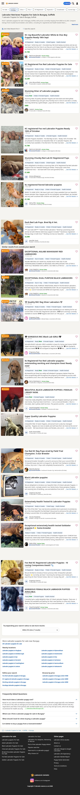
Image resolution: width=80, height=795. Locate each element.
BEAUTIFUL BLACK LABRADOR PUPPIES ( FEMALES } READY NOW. (48, 391)
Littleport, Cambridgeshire (48, 57)
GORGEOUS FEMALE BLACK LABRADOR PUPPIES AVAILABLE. (47, 590)
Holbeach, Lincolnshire (47, 409)
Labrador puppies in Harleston (51, 660)
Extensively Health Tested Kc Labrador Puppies (47, 501)
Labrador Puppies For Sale (13, 730)
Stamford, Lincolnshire (47, 271)
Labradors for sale (9, 736)
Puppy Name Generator (61, 760)
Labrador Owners (13, 3)
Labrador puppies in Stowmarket (51, 654)
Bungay (31, 730)
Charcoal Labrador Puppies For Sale (13, 749)
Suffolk (25, 730)
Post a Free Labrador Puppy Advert (39, 744)
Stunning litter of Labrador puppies (42, 91)
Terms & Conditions (60, 766)
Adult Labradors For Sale (10, 743)
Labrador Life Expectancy (62, 754)
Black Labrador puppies (36, 477)
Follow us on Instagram (42, 780)
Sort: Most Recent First (11, 29)
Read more (75, 24)
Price (29, 10)
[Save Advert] (76, 34)
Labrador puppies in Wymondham (52, 650)
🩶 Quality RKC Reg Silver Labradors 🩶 (43, 302)
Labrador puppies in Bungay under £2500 (55, 682)
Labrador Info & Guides (61, 740)
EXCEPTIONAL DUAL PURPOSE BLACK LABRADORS (48, 278)
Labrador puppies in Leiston (11, 666)
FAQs (55, 769)
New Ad (67, 3)
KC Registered (39, 10)
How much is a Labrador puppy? (38, 750)
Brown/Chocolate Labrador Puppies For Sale (13, 753)
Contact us (57, 746)
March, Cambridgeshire (48, 545)
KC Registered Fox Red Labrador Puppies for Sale (48, 64)
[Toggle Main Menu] (3, 3)
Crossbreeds (60, 10)
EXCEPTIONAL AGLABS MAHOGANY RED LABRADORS (44, 252)
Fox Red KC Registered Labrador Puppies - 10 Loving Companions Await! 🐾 (46, 564)
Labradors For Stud (34, 736)
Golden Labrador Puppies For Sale (13, 760)
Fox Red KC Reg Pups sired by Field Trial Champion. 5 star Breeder (44, 452)
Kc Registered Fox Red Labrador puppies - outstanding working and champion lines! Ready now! (48, 363)
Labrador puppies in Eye (9, 657)
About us (57, 743)
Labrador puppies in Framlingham (13, 663)
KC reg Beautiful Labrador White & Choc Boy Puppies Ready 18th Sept (46, 36)
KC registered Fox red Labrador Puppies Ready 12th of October (47, 129)
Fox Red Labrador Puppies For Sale (13, 757)
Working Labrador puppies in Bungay (14, 682)
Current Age (71, 10)
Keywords (50, 10)
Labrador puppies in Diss (49, 657)
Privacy (56, 763)
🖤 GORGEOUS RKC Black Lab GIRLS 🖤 (43, 336)
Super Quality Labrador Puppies (40, 416)
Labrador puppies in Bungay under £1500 (55, 676)
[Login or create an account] (77, 3)
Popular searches (33, 747)
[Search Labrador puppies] (73, 3)
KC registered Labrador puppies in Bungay (15, 679)
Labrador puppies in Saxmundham (52, 663)
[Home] (2, 730)
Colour (22, 10)
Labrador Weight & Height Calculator (62, 750)
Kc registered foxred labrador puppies (43, 184)
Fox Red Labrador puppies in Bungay (13, 676)
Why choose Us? (33, 753)
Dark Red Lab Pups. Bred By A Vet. (41, 222)
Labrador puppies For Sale (10, 740)
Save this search (29, 29)
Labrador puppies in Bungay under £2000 (55, 679)
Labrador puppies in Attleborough (13, 654)
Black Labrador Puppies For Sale (12, 746)
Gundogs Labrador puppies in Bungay (14, 685)
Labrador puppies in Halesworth (51, 666)
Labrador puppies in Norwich (11, 660)
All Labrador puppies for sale (12, 644)
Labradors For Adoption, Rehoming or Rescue (39, 740)
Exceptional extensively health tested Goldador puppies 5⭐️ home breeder (48, 526)
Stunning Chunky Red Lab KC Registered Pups (47, 158)
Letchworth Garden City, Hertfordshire (52, 470)
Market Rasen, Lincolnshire (49, 319)
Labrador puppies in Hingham (11, 650)
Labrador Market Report (62, 757)
